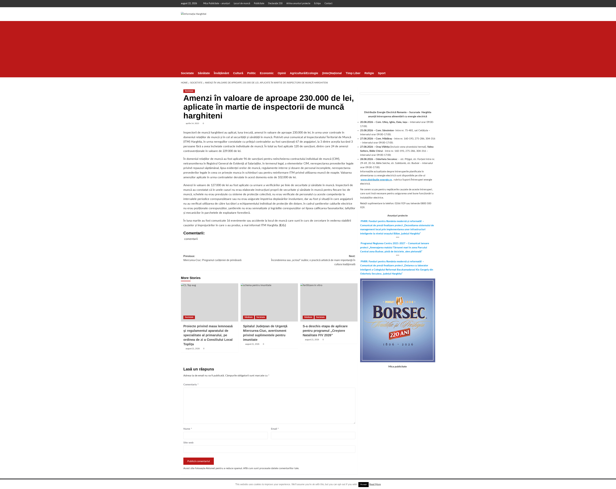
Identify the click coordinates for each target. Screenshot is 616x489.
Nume (187, 429)
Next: (313, 260)
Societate (187, 73)
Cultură (238, 73)
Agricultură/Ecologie (304, 73)
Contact (328, 3)
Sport (381, 73)
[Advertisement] (308, 45)
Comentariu (191, 384)
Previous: (212, 258)
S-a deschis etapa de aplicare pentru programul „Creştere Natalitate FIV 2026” (325, 330)
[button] (433, 73)
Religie (369, 73)
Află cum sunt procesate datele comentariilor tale (271, 468)
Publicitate (259, 3)
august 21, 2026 (193, 348)
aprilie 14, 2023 (192, 123)
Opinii (282, 73)
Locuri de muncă (242, 3)
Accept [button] (363, 485)
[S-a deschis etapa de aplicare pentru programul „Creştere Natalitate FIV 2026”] (329, 302)
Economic (267, 73)
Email (275, 429)
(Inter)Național (332, 73)
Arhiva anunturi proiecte (298, 3)
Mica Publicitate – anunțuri (216, 3)
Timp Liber (353, 73)
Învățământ (221, 73)
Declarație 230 (275, 3)
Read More (375, 484)
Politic (251, 73)
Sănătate (204, 73)
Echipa (317, 3)
